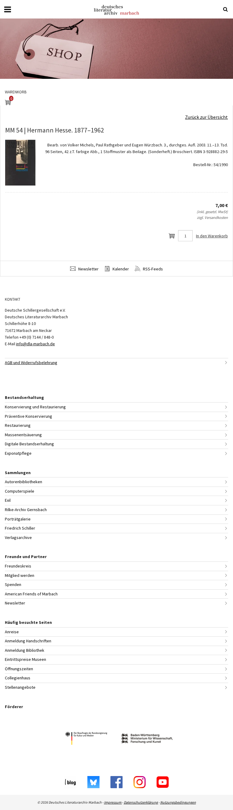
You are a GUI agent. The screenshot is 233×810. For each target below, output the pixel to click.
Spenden (13, 584)
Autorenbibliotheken (23, 481)
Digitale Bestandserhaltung (29, 444)
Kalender (120, 269)
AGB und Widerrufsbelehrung (31, 362)
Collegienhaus (17, 678)
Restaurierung (18, 425)
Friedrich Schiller (20, 528)
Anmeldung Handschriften (28, 641)
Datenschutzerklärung (141, 802)
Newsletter (88, 269)
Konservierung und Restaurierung (35, 407)
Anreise (12, 631)
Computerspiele (19, 491)
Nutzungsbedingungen (178, 802)
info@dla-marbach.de (35, 343)
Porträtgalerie (18, 519)
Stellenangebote (20, 687)
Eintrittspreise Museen (25, 659)
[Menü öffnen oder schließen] (7, 9)
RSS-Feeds (152, 269)
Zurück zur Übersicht (206, 117)
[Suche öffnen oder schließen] (225, 9)
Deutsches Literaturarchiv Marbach (116, 10)
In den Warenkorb (212, 236)
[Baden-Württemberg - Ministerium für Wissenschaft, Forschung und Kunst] (146, 739)
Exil (8, 500)
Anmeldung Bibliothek (24, 650)
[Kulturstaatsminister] (86, 739)
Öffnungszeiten (19, 668)
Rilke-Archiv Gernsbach (26, 509)
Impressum (113, 802)
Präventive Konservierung (28, 416)
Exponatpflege (18, 453)
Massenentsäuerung (23, 434)
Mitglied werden (19, 575)
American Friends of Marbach (31, 594)
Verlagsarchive (18, 537)
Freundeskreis (18, 566)
